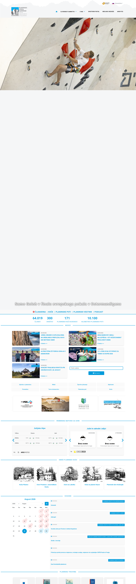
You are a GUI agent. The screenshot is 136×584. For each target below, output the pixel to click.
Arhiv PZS (120, 11)
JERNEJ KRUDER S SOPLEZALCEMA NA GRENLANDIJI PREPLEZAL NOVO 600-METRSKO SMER (52, 337)
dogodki (68, 496)
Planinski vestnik (82, 312)
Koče (50, 312)
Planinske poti (63, 312)
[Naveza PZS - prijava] (106, 3)
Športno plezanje (82, 384)
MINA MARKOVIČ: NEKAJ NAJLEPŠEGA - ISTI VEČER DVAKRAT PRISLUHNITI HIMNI (109, 337)
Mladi (53, 384)
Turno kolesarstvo (53, 389)
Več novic (97, 373)
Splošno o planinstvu (25, 384)
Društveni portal (93, 11)
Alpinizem (111, 384)
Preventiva (25, 389)
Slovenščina (118, 3)
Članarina (40, 312)
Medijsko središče (108, 11)
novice (68, 325)
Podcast (98, 312)
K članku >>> (44, 343)
